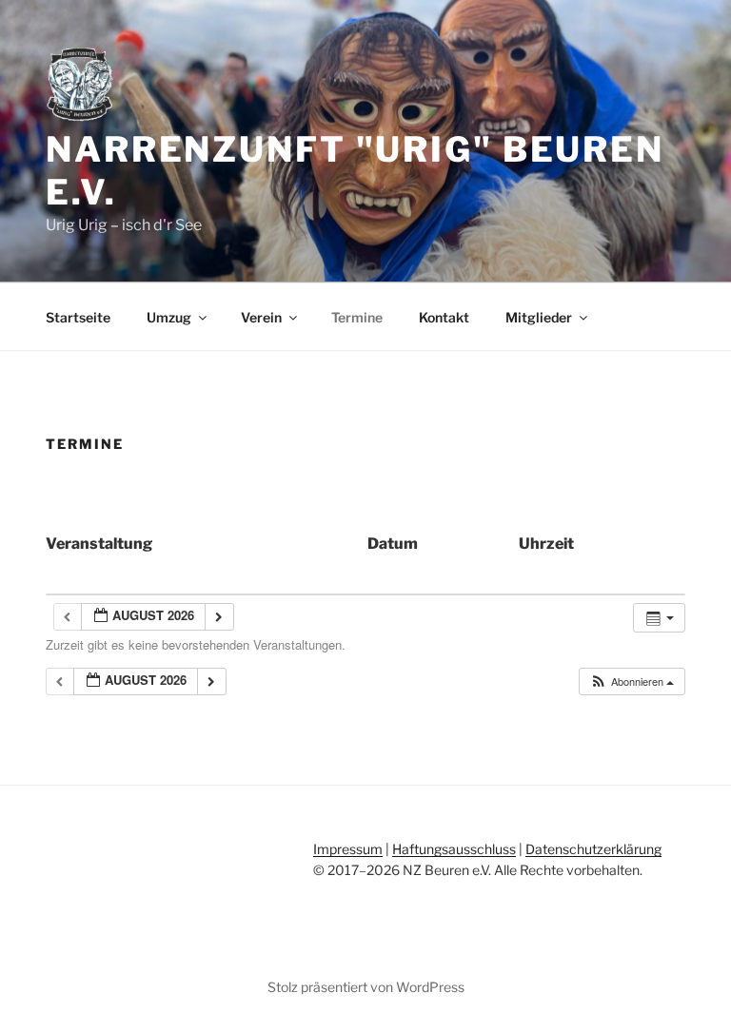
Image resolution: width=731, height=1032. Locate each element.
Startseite (78, 317)
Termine (357, 317)
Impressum (348, 849)
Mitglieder (538, 317)
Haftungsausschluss (454, 849)
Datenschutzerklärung (593, 849)
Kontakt (444, 317)
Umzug (169, 317)
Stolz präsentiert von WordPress (365, 987)
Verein (261, 317)
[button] (631, 681)
